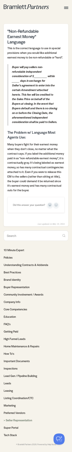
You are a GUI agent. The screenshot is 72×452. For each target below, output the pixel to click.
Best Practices (12, 272)
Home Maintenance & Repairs (21, 346)
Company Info (12, 302)
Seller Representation (19, 420)
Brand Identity (12, 279)
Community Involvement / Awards (23, 294)
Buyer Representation (17, 287)
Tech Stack (10, 435)
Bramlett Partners (25, 444)
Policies (8, 257)
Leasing (8, 390)
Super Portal (11, 427)
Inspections (11, 368)
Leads (7, 383)
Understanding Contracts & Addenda (26, 265)
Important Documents (17, 361)
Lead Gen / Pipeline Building (20, 376)
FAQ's (7, 324)
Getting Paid (11, 331)
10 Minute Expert (14, 250)
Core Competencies (15, 309)
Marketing (10, 405)
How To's (9, 353)
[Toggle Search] (63, 235)
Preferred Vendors (14, 413)
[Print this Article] (61, 33)
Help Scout (51, 444)
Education (10, 316)
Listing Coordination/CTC (18, 398)
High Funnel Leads (14, 339)
